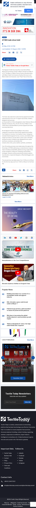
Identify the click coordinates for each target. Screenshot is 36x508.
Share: (4, 52)
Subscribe (27, 402)
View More (30, 176)
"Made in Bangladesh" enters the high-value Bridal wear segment (19, 324)
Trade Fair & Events (22, 502)
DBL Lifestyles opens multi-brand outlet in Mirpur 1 (17, 303)
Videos (32, 504)
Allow (28, 10)
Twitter (21, 460)
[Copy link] (21, 52)
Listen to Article (10, 59)
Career (14, 504)
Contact (6, 458)
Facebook (21, 455)
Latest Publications (8, 340)
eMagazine (13, 502)
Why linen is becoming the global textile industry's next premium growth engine (19, 317)
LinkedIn (21, 453)
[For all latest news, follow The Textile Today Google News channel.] (32, 237)
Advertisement (26, 504)
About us (6, 502)
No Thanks (18, 10)
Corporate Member (7, 504)
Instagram (21, 463)
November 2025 (23, 378)
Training (30, 502)
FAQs (5, 460)
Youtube (21, 458)
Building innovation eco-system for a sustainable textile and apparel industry (18, 295)
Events (4, 37)
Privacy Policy (8, 463)
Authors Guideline (18, 506)
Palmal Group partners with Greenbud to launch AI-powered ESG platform (19, 309)
